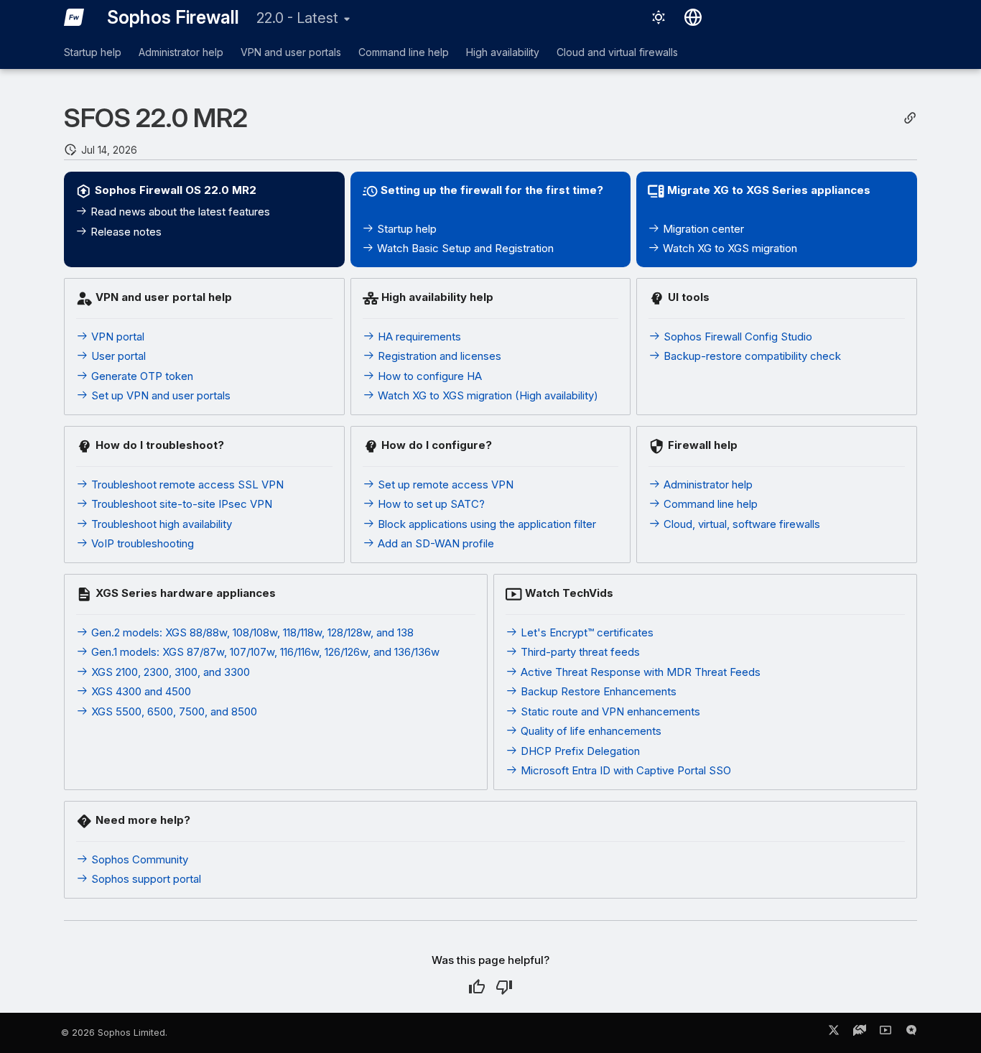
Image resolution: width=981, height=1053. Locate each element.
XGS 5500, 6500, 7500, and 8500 (172, 711)
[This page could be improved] (504, 987)
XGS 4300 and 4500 (139, 691)
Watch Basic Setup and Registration (464, 248)
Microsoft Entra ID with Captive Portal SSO (624, 770)
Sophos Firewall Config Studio (736, 336)
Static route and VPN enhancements (609, 711)
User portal (117, 356)
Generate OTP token (140, 376)
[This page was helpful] (477, 987)
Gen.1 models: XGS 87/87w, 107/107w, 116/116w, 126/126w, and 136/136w (264, 652)
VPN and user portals (291, 52)
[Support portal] (859, 1032)
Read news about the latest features (179, 211)
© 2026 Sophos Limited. (114, 1032)
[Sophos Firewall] (74, 17)
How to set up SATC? (430, 504)
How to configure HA (428, 376)
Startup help (92, 52)
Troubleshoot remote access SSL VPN (186, 484)
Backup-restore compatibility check (751, 356)
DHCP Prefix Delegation (579, 751)
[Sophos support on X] (833, 1032)
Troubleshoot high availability (160, 524)
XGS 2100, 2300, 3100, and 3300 (169, 672)
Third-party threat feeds (579, 652)
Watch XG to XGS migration (728, 248)
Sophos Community (138, 859)
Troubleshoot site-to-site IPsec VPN (180, 504)
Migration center (702, 229)
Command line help (403, 52)
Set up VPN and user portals (159, 395)
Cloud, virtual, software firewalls (740, 524)
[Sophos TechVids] (885, 1032)
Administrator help (181, 52)
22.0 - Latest (297, 18)
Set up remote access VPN (444, 484)
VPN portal (116, 336)
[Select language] (693, 17)
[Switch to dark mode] (658, 17)
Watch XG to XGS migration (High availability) (486, 395)
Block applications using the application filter (485, 524)
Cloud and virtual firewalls (617, 52)
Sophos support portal (144, 879)
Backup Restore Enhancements (597, 691)
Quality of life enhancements (589, 731)
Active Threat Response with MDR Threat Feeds (639, 672)
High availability (502, 52)
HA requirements (418, 336)
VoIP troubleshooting (141, 543)
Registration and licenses (438, 356)
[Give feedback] (911, 1032)
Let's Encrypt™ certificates (586, 632)
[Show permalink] (910, 118)
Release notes (125, 231)
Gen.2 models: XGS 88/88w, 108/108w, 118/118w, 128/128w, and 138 (251, 632)
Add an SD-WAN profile (434, 543)
